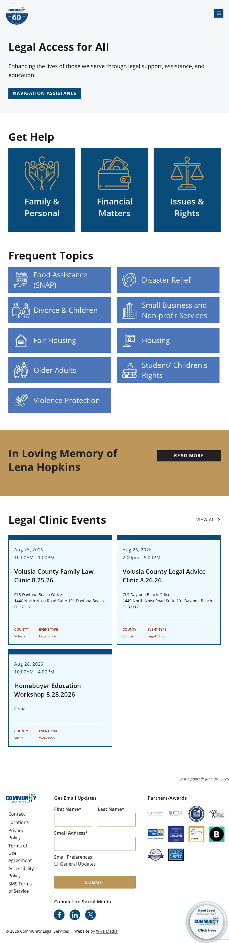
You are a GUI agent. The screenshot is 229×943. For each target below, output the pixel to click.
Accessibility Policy (21, 872)
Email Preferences (73, 857)
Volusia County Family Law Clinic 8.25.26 (54, 575)
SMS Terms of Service (20, 887)
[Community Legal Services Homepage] (17, 13)
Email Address (69, 833)
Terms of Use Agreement (20, 853)
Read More (189, 456)
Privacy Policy (15, 834)
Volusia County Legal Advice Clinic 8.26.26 (164, 575)
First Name (66, 809)
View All (206, 519)
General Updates (78, 864)
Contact (16, 814)
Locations (18, 822)
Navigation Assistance (45, 93)
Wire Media (107, 931)
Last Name (110, 809)
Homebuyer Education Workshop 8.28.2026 (47, 689)
